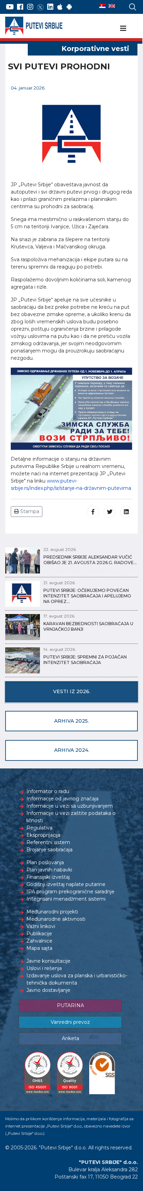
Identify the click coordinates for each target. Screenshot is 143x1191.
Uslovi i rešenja (44, 968)
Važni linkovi (40, 926)
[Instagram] (30, 7)
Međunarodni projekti (52, 912)
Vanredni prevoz (70, 1022)
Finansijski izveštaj (48, 877)
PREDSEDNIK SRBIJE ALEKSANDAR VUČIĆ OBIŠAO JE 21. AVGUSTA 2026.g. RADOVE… (90, 559)
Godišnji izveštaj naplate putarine (66, 884)
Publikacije (39, 933)
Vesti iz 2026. (71, 691)
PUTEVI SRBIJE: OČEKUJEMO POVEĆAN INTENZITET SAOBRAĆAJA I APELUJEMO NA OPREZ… (87, 596)
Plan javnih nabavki (49, 870)
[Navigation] (123, 28)
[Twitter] (40, 7)
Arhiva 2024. (71, 750)
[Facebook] (20, 7)
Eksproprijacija (43, 835)
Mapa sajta (39, 948)
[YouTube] (10, 7)
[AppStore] (59, 7)
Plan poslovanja (45, 862)
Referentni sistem (48, 842)
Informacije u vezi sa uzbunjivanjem (69, 806)
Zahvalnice (39, 941)
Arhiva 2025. (71, 721)
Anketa (70, 1038)
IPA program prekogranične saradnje (70, 891)
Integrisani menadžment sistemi (66, 899)
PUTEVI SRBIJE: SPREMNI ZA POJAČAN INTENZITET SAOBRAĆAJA (85, 659)
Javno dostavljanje (48, 990)
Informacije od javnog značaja (62, 799)
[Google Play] (69, 7)
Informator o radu (47, 791)
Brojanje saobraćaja (49, 850)
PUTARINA (70, 1005)
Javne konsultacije (48, 961)
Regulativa (39, 828)
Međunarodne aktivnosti (55, 919)
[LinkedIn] (50, 7)
